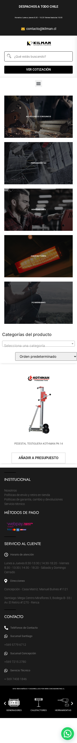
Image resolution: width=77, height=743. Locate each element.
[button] (38, 83)
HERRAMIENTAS (63, 710)
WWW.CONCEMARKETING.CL (54, 689)
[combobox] (38, 344)
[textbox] (38, 345)
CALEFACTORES (39, 710)
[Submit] (9, 56)
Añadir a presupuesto (38, 458)
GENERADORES (14, 710)
